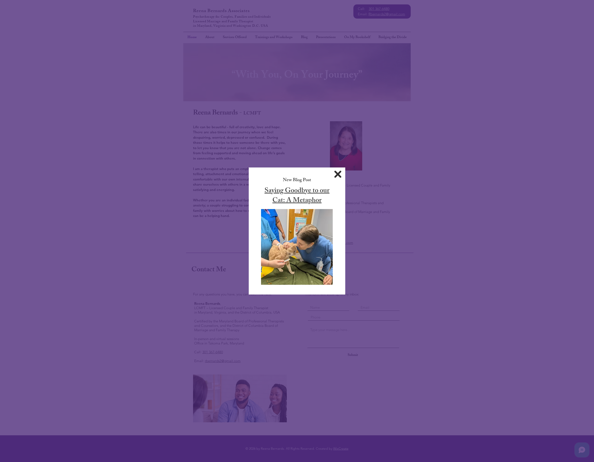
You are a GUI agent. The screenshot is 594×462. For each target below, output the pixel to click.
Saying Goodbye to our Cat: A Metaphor (297, 196)
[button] (337, 174)
